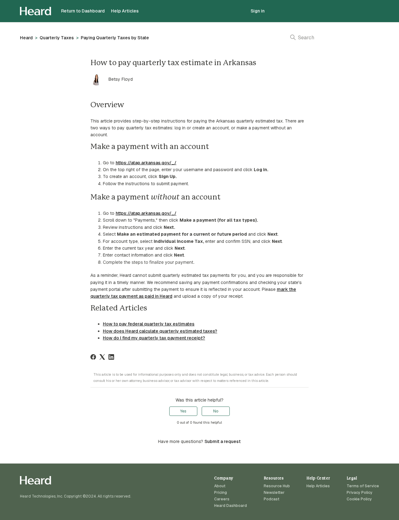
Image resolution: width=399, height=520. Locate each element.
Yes (183, 411)
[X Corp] (102, 357)
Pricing (220, 492)
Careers (221, 499)
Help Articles (125, 11)
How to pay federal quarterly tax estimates (149, 324)
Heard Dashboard (230, 505)
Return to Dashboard (83, 11)
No (215, 411)
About (219, 486)
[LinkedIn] (111, 357)
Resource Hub (277, 486)
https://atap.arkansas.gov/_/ (146, 163)
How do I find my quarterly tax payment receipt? (154, 338)
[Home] (35, 11)
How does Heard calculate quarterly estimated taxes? (160, 331)
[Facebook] (93, 357)
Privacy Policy (360, 492)
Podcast (271, 499)
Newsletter (274, 492)
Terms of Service (363, 486)
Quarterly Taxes (57, 38)
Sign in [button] (258, 11)
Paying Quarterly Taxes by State (115, 38)
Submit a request (222, 441)
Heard (26, 38)
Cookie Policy (359, 499)
